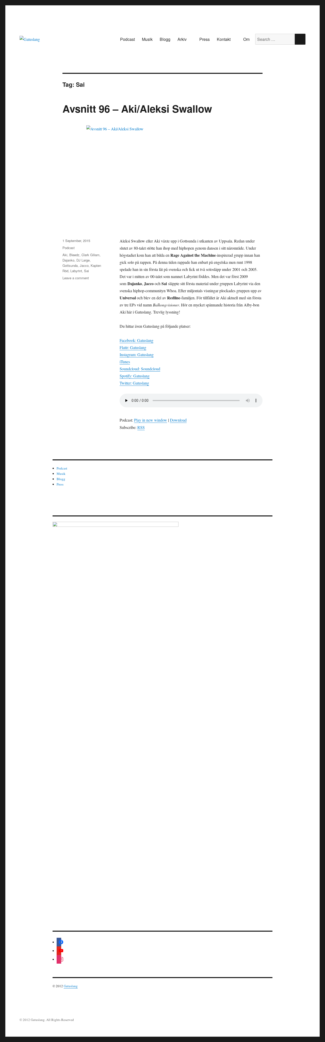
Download (178, 420)
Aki (64, 254)
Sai (86, 270)
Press (204, 39)
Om (246, 39)
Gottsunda (70, 265)
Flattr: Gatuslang (133, 347)
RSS (141, 427)
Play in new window (150, 420)
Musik (147, 39)
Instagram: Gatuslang (137, 354)
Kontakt (224, 39)
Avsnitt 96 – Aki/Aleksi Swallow (137, 108)
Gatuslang (71, 986)
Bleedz (74, 254)
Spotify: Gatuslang (135, 375)
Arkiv (182, 39)
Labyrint (76, 270)
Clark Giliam (91, 254)
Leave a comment (75, 277)
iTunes (125, 361)
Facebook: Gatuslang (136, 340)
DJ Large (83, 260)
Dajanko (68, 260)
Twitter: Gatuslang (134, 383)
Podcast (127, 39)
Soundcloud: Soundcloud (140, 368)
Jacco (84, 265)
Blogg (165, 39)
